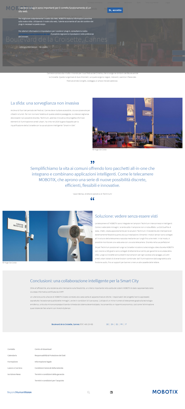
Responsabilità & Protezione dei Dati (50, 355)
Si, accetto (115, 10)
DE (107, 324)
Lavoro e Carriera (15, 368)
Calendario (12, 355)
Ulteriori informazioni (28, 46)
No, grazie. (43, 46)
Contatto (11, 349)
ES (117, 324)
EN (112, 324)
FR (121, 324)
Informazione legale (43, 361)
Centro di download (43, 349)
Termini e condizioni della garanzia (49, 374)
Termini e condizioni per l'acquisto (49, 380)
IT (126, 324)
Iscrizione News (14, 374)
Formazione (13, 361)
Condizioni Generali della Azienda (49, 368)
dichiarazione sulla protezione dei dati (34, 34)
